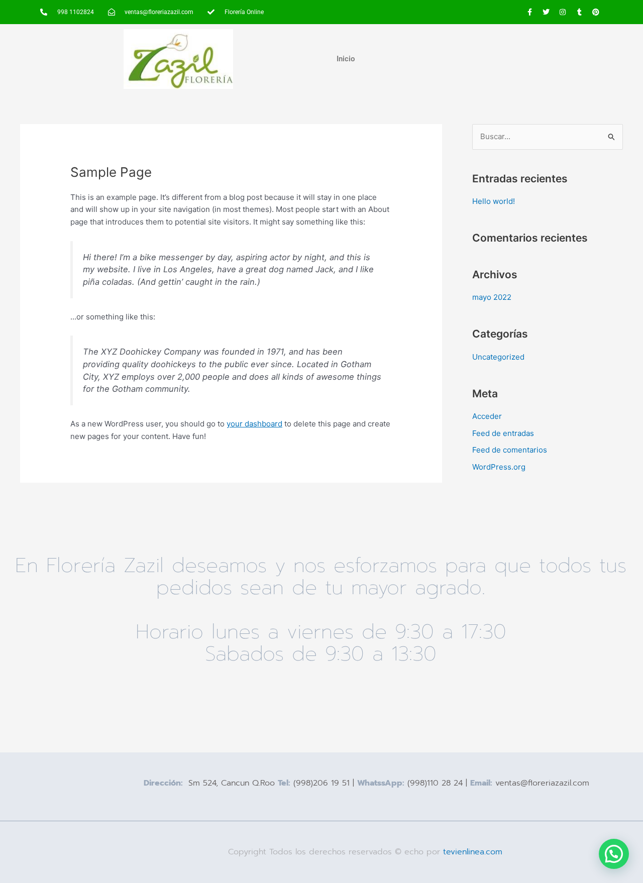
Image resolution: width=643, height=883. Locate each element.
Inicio (346, 58)
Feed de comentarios (509, 450)
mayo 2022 (491, 297)
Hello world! (493, 201)
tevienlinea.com (474, 852)
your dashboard (254, 423)
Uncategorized (498, 357)
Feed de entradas (503, 433)
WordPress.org (498, 467)
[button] (614, 854)
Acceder (487, 416)
